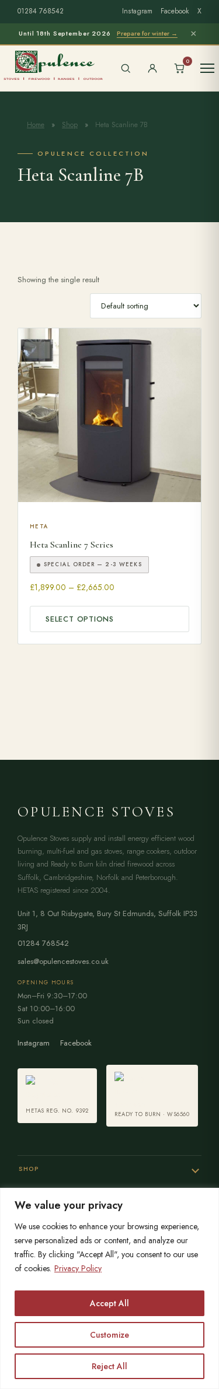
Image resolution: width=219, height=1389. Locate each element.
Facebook (175, 11)
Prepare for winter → (147, 33)
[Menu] (207, 68)
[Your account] (152, 68)
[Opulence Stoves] (53, 65)
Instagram (137, 11)
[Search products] (125, 68)
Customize (109, 1335)
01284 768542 (41, 11)
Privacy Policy (78, 1268)
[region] (109, 1288)
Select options (80, 619)
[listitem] (57, 1095)
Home (35, 125)
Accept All (109, 1303)
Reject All (109, 1366)
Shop (70, 125)
